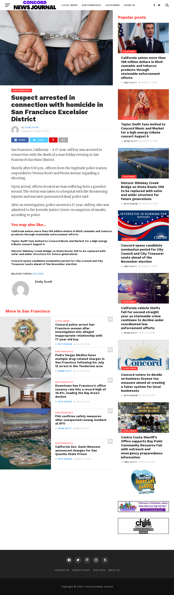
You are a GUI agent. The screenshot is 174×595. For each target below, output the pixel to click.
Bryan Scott (65, 371)
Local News (70, 5)
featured (38, 273)
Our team (99, 570)
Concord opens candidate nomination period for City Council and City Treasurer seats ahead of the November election (57, 262)
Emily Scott (32, 127)
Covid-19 (129, 5)
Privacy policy (81, 570)
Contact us (62, 570)
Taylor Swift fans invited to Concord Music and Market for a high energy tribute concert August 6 (59, 243)
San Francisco (91, 5)
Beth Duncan (65, 344)
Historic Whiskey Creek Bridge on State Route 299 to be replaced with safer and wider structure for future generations (58, 253)
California (112, 5)
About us (113, 570)
